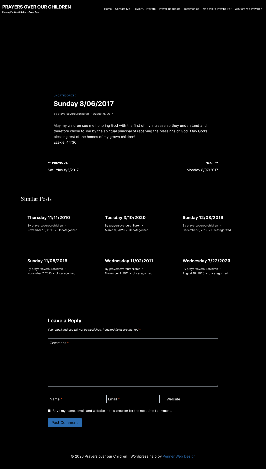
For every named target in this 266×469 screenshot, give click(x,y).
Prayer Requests (169, 8)
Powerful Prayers (144, 8)
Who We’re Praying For (217, 8)
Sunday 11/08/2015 (47, 260)
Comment (59, 343)
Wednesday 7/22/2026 (206, 260)
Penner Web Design (179, 456)
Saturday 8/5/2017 (63, 166)
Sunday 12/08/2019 (203, 217)
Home (108, 8)
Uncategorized (65, 95)
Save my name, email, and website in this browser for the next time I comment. (112, 411)
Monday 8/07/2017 (202, 166)
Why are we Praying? (248, 8)
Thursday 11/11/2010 (48, 217)
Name (56, 399)
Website (173, 399)
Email (114, 399)
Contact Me (122, 8)
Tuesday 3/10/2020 (125, 217)
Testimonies (191, 8)
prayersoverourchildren (73, 113)
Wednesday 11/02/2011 (129, 260)
